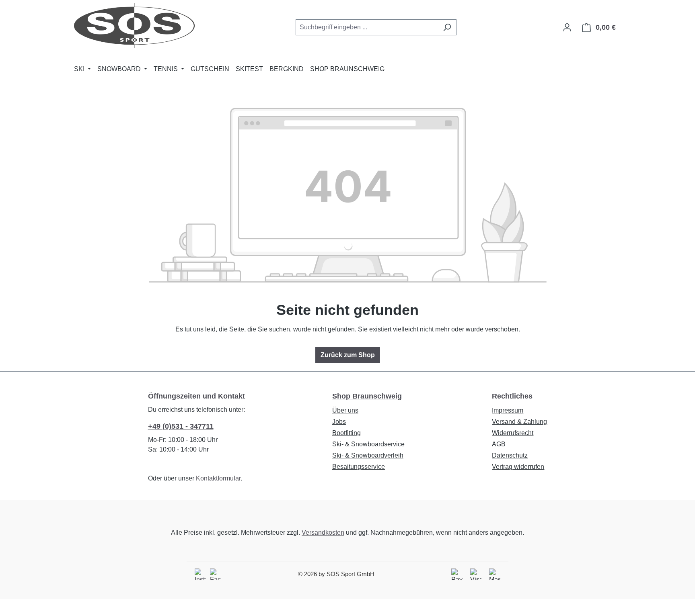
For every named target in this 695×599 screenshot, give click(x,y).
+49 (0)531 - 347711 (181, 426)
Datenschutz (510, 455)
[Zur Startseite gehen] (134, 25)
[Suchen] (447, 27)
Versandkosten (323, 532)
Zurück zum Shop (348, 355)
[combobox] (367, 27)
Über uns (345, 410)
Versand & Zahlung (519, 421)
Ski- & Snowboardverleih (367, 455)
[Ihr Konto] (567, 27)
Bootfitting (346, 432)
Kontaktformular (218, 478)
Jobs (339, 421)
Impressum (507, 410)
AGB (499, 444)
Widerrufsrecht (512, 432)
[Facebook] (215, 574)
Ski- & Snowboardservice (368, 444)
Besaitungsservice (358, 466)
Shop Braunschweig (367, 396)
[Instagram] (200, 574)
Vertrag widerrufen (518, 466)
